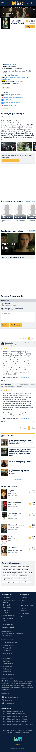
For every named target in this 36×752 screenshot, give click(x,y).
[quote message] (33, 381)
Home (3, 7)
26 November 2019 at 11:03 (27, 343)
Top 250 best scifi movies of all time (14, 714)
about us (8, 689)
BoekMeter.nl (7, 661)
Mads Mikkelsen (11, 77)
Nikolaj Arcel (14, 75)
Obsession (6, 597)
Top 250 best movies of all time (13, 711)
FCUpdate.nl (7, 648)
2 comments (5, 300)
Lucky (23, 616)
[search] (28, 3)
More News (18, 479)
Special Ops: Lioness (27, 605)
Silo (22, 603)
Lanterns (24, 597)
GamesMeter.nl (8, 664)
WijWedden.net (7, 666)
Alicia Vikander (22, 77)
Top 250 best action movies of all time (15, 721)
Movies (10, 7)
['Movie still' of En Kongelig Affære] (8, 146)
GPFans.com (7, 650)
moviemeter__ (9, 700)
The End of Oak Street (8, 619)
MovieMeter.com (8, 656)
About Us (21, 730)
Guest (7, 304)
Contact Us (13, 730)
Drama (16, 7)
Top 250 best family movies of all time (15, 719)
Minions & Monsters (9, 615)
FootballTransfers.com (10, 643)
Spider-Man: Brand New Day (9, 601)
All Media (32, 231)
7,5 (18, 81)
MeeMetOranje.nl (8, 674)
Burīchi (23, 600)
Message (7, 309)
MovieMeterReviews (11, 697)
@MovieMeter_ (10, 703)
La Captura (6, 613)
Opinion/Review (19, 309)
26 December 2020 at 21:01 (27, 384)
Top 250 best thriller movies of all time (15, 716)
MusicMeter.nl (7, 658)
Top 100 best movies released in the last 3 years (18, 724)
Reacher (23, 608)
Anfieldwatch (7, 671)
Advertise (29, 730)
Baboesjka (9, 343)
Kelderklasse (7, 669)
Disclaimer (17, 732)
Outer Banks (25, 613)
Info (2, 13)
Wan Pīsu (24, 611)
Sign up (5, 730)
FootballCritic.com (8, 645)
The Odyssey (7, 607)
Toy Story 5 (6, 605)
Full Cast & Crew (30, 201)
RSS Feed (25, 732)
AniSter (8, 385)
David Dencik (6, 79)
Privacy (10, 732)
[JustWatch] (18, 744)
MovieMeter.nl (7, 653)
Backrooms (6, 610)
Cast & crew (11, 13)
